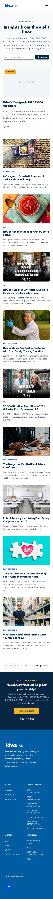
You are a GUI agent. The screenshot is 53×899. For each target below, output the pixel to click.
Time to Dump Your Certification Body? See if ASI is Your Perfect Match (25, 575)
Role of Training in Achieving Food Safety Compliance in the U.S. (26, 520)
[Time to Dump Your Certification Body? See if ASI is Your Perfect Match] (26, 550)
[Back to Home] (11, 5)
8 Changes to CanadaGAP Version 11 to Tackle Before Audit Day (25, 178)
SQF (5, 285)
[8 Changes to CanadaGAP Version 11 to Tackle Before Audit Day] (26, 153)
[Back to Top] (8, 886)
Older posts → (41, 665)
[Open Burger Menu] (46, 5)
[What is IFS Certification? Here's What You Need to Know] (26, 611)
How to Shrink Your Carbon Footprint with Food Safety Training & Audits (24, 350)
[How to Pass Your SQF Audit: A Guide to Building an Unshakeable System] (26, 267)
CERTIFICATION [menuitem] (33, 785)
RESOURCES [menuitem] (31, 835)
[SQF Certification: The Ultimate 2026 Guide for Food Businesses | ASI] (26, 383)
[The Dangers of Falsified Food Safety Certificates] (26, 441)
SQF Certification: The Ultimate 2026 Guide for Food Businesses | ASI (24, 408)
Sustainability (10, 343)
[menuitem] (15, 786)
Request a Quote (26, 711)
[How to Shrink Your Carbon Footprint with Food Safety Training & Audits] (26, 325)
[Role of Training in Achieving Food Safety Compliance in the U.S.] (26, 499)
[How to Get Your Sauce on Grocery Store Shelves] (26, 208)
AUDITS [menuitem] (8, 835)
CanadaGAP (8, 172)
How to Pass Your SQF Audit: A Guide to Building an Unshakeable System (25, 291)
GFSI (5, 227)
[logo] (14, 745)
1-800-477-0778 (26, 719)
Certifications (10, 460)
